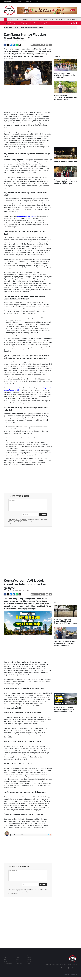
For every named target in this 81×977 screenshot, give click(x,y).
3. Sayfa (39, 19)
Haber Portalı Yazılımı (71, 974)
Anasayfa (48, 964)
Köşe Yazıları (19, 963)
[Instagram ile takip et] (50, 835)
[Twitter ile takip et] (48, 835)
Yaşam (16, 27)
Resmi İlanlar (72, 19)
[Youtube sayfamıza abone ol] (68, 967)
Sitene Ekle (74, 964)
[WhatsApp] (17, 45)
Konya (46, 19)
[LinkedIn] (14, 45)
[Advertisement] (28, 98)
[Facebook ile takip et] (46, 835)
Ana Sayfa (9, 27)
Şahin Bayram (14, 835)
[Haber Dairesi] (9, 10)
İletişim (61, 964)
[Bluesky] (11, 45)
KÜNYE (36, 1)
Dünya (17, 961)
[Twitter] (8, 45)
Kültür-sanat (30, 961)
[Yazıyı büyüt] (40, 45)
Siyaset (17, 19)
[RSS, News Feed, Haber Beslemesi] (75, 967)
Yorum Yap (35, 44)
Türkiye (33, 19)
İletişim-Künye (55, 964)
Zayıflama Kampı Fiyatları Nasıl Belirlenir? (32, 27)
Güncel (11, 19)
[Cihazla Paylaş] (20, 45)
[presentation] (4, 23)
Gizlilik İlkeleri (67, 964)
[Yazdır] (50, 45)
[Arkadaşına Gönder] (47, 45)
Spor (52, 19)
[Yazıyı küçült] (43, 45)
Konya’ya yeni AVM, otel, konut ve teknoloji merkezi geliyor (30, 23)
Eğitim (63, 19)
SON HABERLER (27, 1)
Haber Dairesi (7, 1)
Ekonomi (25, 19)
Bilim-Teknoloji (8, 963)
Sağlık (57, 19)
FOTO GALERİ (17, 1)
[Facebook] (5, 45)
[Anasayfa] (5, 19)
